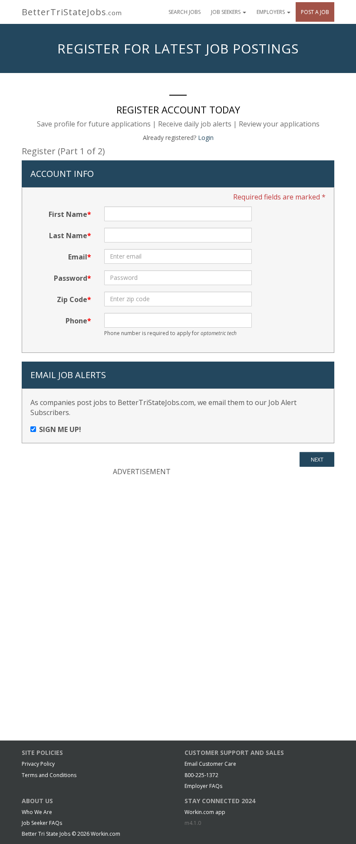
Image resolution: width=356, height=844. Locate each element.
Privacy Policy (38, 764)
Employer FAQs (203, 786)
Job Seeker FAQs (42, 823)
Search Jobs (184, 12)
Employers (271, 12)
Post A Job (315, 12)
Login (206, 137)
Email (77, 257)
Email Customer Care (210, 764)
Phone (76, 321)
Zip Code (72, 299)
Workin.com (105, 833)
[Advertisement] (178, 539)
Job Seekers (226, 12)
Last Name (68, 235)
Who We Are (37, 812)
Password (70, 278)
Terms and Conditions (49, 775)
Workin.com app (205, 812)
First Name (68, 214)
